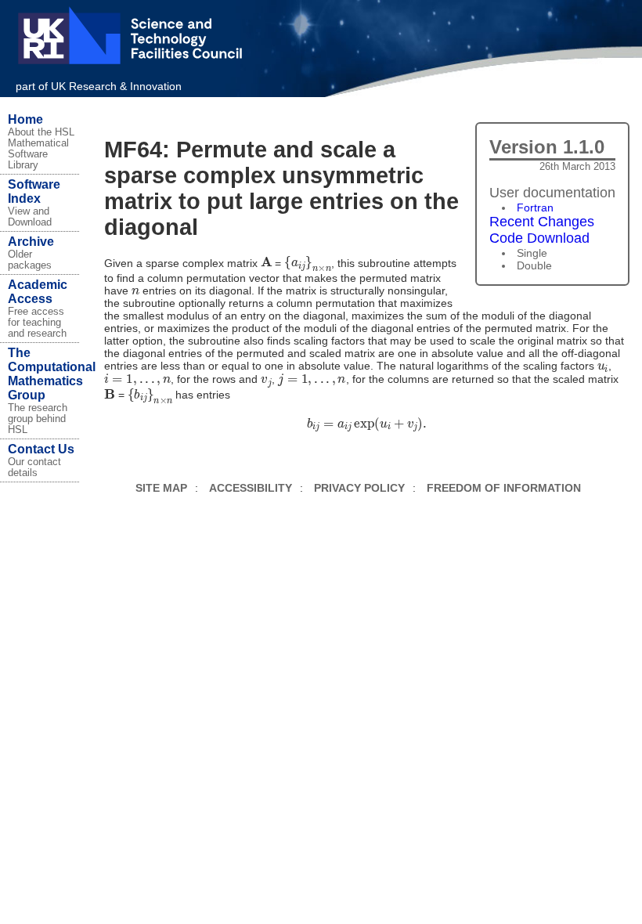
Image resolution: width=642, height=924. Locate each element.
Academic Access (37, 291)
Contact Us (41, 449)
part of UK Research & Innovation (99, 86)
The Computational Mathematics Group (52, 374)
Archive (31, 241)
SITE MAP (161, 488)
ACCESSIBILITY (250, 488)
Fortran (535, 207)
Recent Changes (541, 221)
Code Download (539, 238)
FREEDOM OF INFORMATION (504, 488)
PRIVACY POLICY (359, 488)
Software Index (34, 191)
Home (25, 119)
